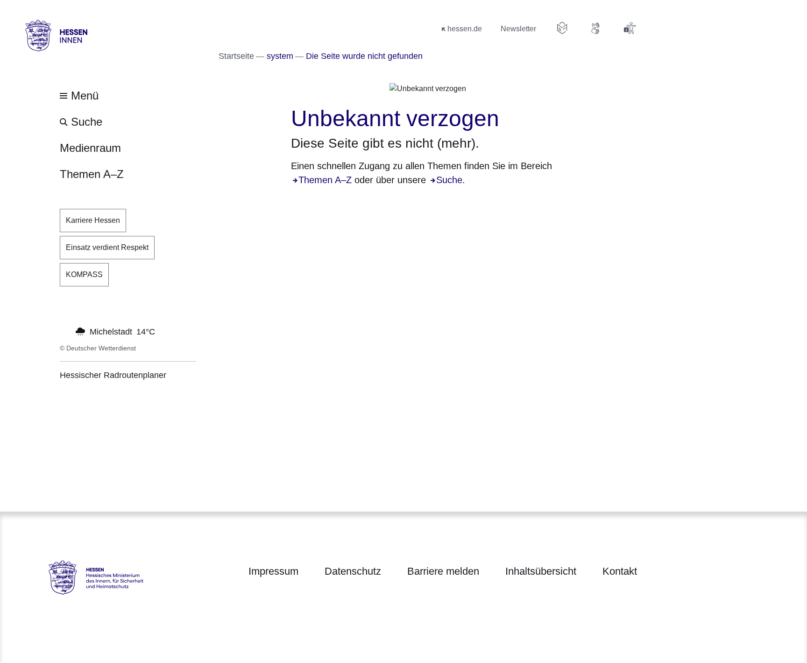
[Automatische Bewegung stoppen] (65, 331)
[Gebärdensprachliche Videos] (595, 28)
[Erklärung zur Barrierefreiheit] (629, 28)
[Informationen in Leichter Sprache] (562, 28)
